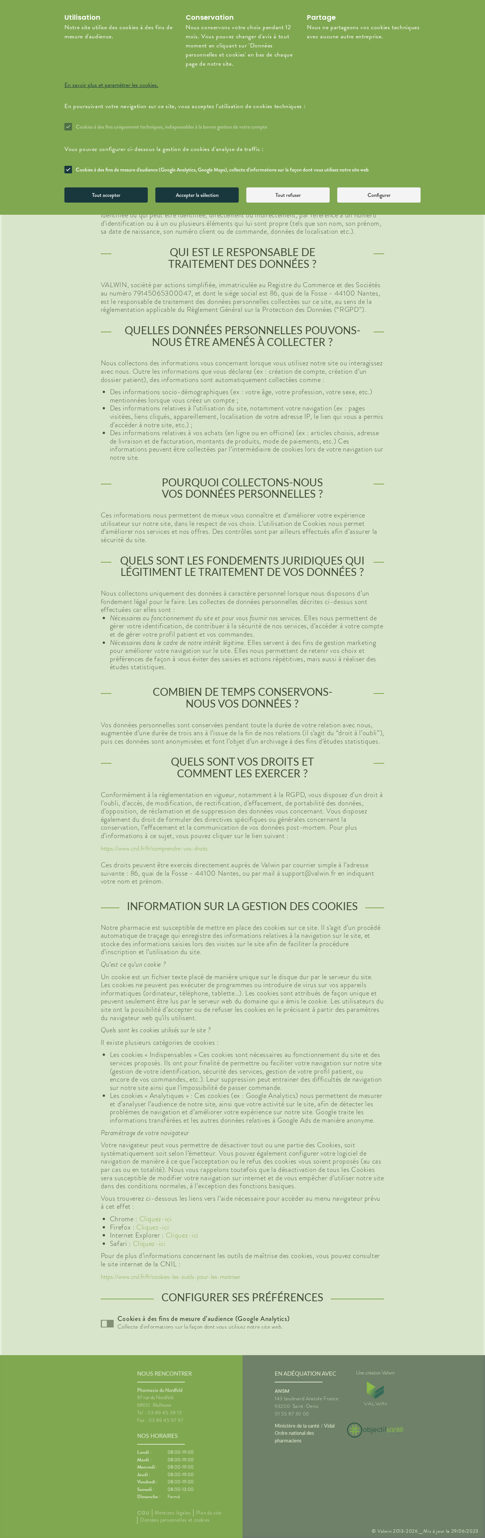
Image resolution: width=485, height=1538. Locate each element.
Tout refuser (288, 195)
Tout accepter (106, 195)
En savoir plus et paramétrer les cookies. (111, 85)
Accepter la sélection (197, 195)
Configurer (379, 195)
